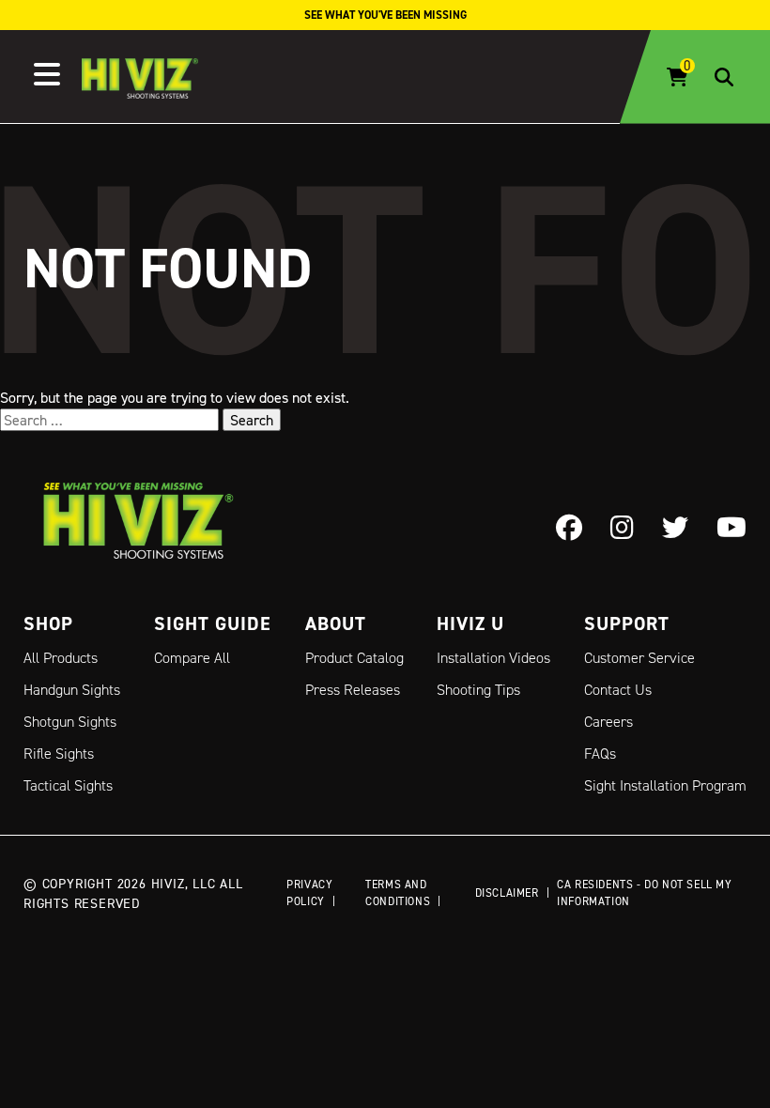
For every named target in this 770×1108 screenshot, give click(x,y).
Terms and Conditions (397, 892)
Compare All (192, 658)
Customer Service (639, 658)
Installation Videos (493, 658)
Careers (608, 722)
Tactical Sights (68, 785)
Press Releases (352, 690)
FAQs (600, 753)
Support (627, 623)
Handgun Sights (71, 690)
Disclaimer (507, 892)
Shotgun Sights (69, 722)
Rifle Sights (58, 753)
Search (251, 419)
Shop (48, 623)
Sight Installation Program (665, 785)
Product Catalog (354, 658)
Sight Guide (212, 623)
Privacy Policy (309, 892)
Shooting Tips (478, 690)
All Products (60, 658)
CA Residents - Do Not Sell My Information (644, 892)
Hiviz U (470, 623)
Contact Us (618, 690)
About (335, 623)
